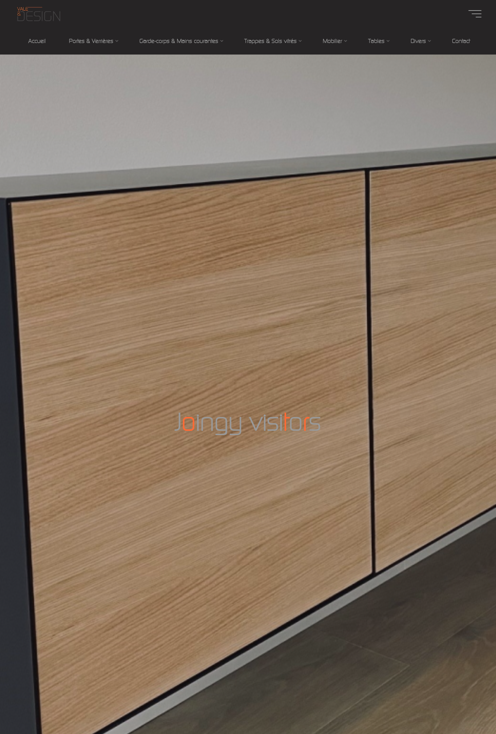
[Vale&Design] (38, 13)
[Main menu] (474, 13)
